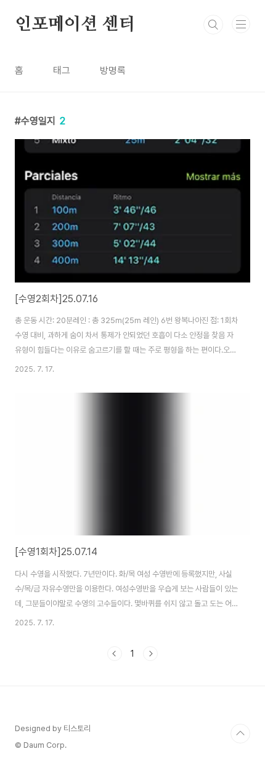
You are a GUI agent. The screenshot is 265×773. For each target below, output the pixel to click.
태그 (61, 70)
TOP (240, 733)
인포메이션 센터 (75, 24)
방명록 (113, 70)
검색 (213, 24)
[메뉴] (241, 24)
